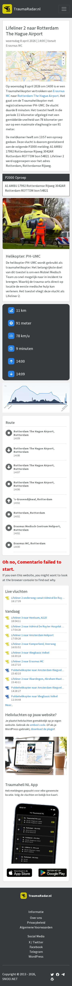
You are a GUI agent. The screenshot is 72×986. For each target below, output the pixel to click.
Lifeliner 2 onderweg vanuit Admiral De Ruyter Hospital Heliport (38, 598)
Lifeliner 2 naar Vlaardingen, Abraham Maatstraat (38, 679)
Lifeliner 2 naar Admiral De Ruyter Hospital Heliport (38, 626)
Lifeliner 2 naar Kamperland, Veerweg (33, 644)
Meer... (9, 705)
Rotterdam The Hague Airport (38, 96)
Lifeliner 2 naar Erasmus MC (27, 661)
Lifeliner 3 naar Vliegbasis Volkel (30, 652)
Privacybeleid (36, 922)
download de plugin (42, 729)
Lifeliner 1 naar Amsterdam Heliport (32, 635)
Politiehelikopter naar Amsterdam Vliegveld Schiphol (38, 670)
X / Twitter (36, 942)
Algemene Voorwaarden (36, 927)
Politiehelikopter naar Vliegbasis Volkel (34, 696)
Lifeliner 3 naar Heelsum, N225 (29, 617)
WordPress (36, 956)
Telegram (36, 952)
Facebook (36, 947)
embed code (37, 725)
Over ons (36, 918)
